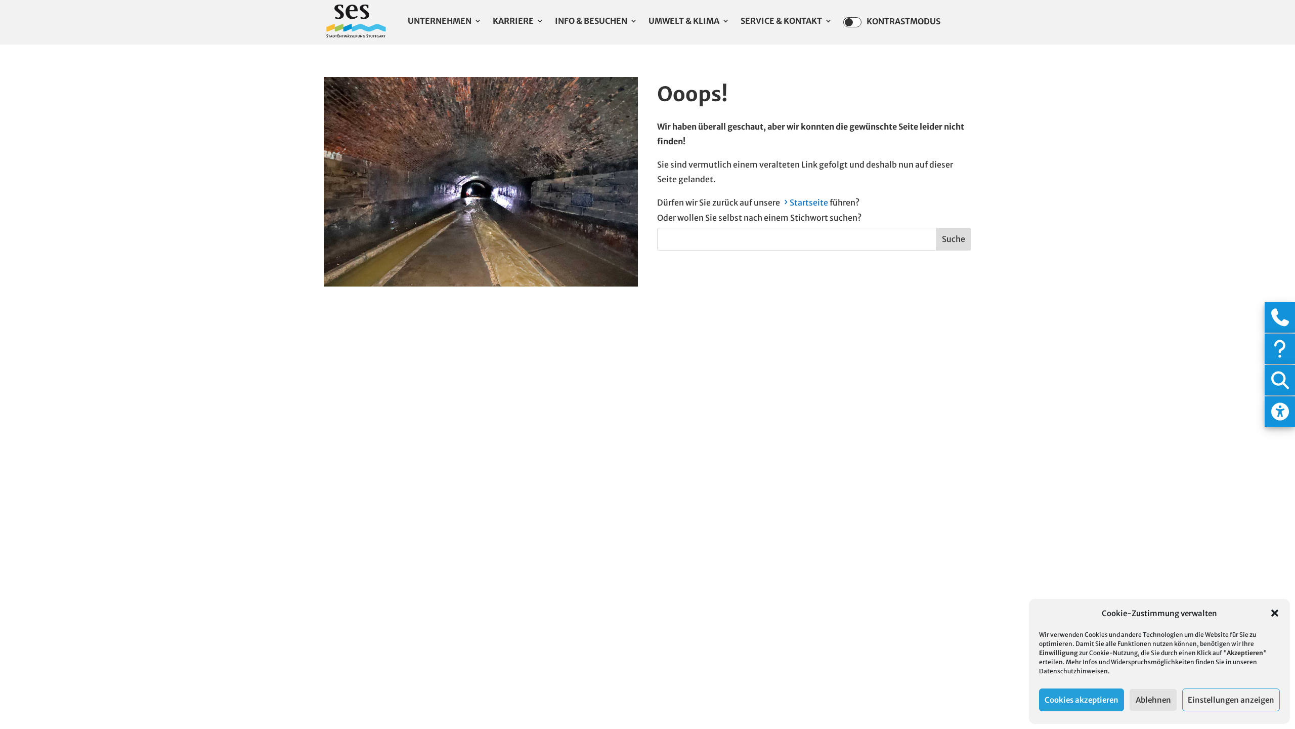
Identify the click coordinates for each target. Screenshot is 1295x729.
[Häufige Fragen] (1280, 349)
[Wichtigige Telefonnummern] (1280, 317)
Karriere (513, 21)
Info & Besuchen (591, 21)
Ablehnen (1153, 700)
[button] (1275, 613)
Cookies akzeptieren (1081, 700)
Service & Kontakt (781, 21)
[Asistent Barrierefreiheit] (1280, 411)
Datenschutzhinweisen (1073, 671)
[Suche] (1280, 380)
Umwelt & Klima (684, 21)
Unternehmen (439, 21)
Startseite (809, 202)
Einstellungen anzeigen (1231, 700)
